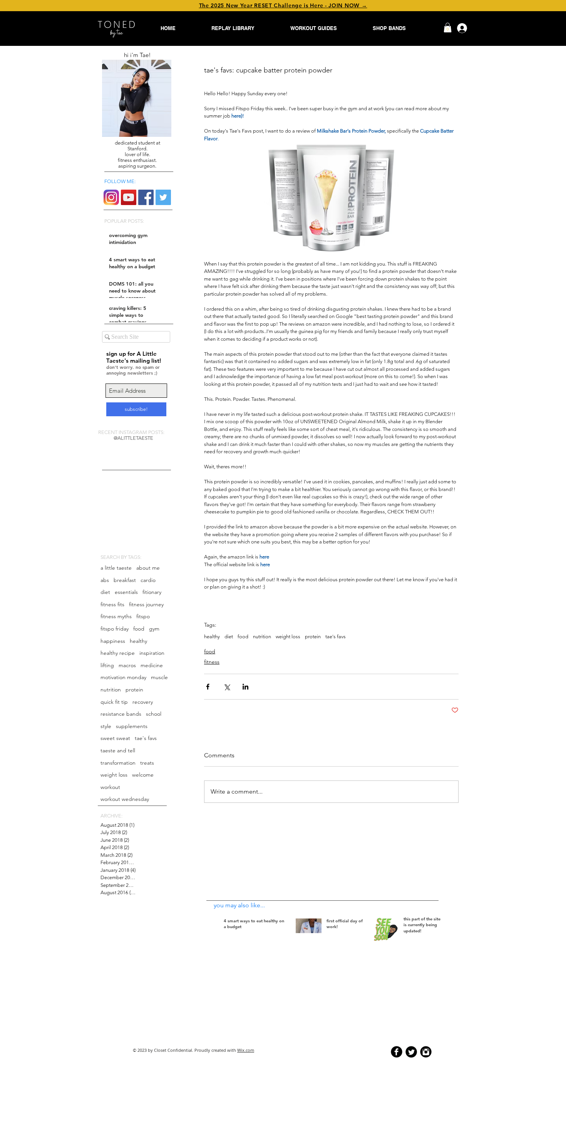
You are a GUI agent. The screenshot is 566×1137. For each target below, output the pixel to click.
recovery (142, 701)
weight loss (113, 774)
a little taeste (116, 567)
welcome (143, 774)
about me (148, 567)
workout (110, 787)
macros (127, 665)
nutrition (110, 689)
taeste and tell (117, 750)
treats (147, 762)
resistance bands (120, 713)
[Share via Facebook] (207, 686)
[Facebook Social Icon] (146, 197)
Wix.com (245, 1050)
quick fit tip (114, 701)
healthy (138, 640)
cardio (148, 580)
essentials (126, 592)
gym (154, 628)
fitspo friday (114, 628)
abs (104, 580)
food (138, 628)
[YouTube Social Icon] (128, 197)
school (153, 713)
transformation (118, 762)
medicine (152, 665)
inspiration (151, 652)
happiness (112, 640)
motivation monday (123, 677)
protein (134, 689)
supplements (131, 726)
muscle (159, 677)
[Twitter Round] (411, 1052)
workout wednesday (124, 799)
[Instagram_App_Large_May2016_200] (111, 197)
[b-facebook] (396, 1052)
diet (105, 592)
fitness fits (112, 604)
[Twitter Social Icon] (163, 197)
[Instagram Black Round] (426, 1052)
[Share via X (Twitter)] (226, 686)
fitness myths (116, 616)
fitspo (143, 616)
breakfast (125, 580)
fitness (211, 661)
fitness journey (146, 604)
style (105, 726)
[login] (459, 28)
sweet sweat (115, 738)
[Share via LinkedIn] (245, 686)
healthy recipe (117, 652)
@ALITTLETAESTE (133, 438)
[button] (448, 27)
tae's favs (146, 738)
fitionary (151, 592)
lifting (107, 665)
